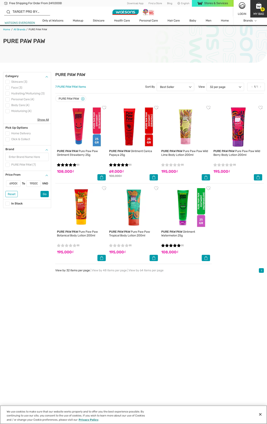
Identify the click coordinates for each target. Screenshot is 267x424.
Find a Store (155, 3)
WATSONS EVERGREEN (20, 23)
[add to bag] (101, 177)
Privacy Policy (88, 419)
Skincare (99, 20)
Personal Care (148, 20)
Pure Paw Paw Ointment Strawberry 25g (77, 153)
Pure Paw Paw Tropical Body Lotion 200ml (129, 233)
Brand (9, 149)
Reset (11, 194)
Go (45, 194)
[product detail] (81, 126)
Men (208, 20)
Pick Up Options (16, 127)
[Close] (82, 99)
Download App (135, 3)
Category (12, 76)
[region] (133, 414)
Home (225, 20)
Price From (13, 174)
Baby (192, 20)
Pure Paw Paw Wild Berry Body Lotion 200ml (236, 153)
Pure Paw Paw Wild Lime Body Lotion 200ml (184, 153)
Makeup (78, 20)
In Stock (17, 203)
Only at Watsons (52, 20)
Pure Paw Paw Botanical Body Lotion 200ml (77, 233)
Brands (248, 20)
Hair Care (174, 20)
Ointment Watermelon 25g (178, 233)
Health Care (122, 20)
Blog (169, 3)
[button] (258, 9)
